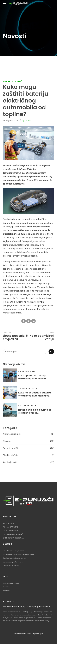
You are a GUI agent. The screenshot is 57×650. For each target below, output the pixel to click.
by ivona (26, 120)
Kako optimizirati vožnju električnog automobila (32, 377)
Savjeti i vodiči (13, 81)
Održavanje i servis (11, 565)
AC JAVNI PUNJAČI (11, 527)
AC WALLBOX (8, 523)
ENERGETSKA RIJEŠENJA (13, 538)
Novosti (7, 441)
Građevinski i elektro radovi (14, 558)
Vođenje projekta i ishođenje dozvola (18, 554)
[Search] (51, 351)
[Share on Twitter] (28, 321)
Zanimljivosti (10, 462)
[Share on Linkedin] (33, 321)
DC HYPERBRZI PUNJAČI (13, 534)
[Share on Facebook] (23, 321)
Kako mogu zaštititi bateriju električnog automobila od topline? (34, 394)
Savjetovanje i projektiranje (14, 551)
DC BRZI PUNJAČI (10, 531)
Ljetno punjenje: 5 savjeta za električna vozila (34, 411)
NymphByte (38, 634)
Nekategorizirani (11, 434)
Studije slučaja (10, 455)
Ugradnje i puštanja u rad (14, 562)
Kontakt (6, 591)
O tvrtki (6, 587)
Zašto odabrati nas (11, 583)
